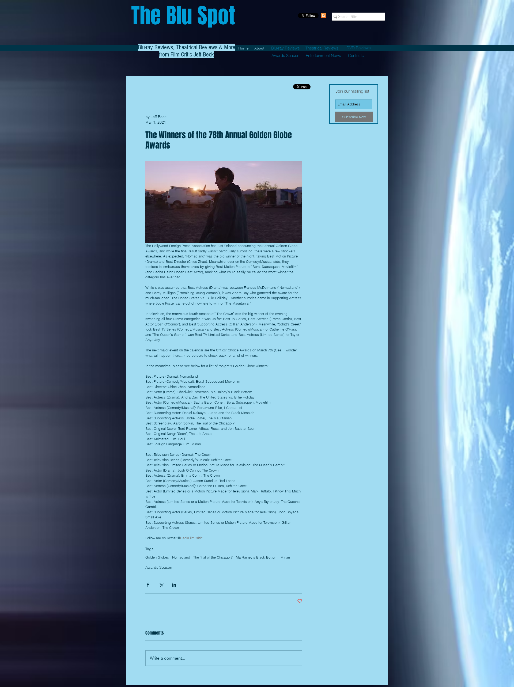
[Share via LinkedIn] (174, 584)
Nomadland (181, 557)
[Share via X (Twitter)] (161, 584)
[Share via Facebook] (147, 584)
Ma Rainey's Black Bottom (256, 557)
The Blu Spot (183, 15)
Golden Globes (157, 557)
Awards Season (158, 567)
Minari (285, 557)
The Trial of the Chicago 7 (213, 557)
